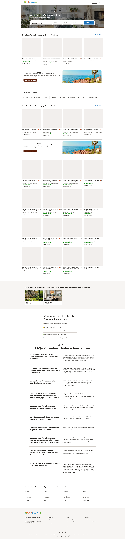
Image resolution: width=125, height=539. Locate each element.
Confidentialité (79, 534)
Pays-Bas (43, 11)
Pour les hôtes (88, 519)
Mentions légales (67, 534)
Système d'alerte (67, 536)
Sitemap (95, 534)
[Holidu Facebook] (65, 532)
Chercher (89, 22)
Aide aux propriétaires (71, 521)
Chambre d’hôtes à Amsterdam (53, 11)
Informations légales (58, 536)
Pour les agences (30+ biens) (91, 521)
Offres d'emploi (52, 519)
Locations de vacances (35, 11)
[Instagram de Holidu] (60, 532)
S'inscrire (95, 2)
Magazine (51, 523)
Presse (68, 523)
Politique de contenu (87, 534)
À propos (50, 521)
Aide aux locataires (71, 519)
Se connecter (88, 2)
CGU (74, 534)
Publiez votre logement (78, 2)
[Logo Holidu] (30, 2)
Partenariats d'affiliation (72, 526)
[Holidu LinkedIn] (62, 532)
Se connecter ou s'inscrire (30, 80)
